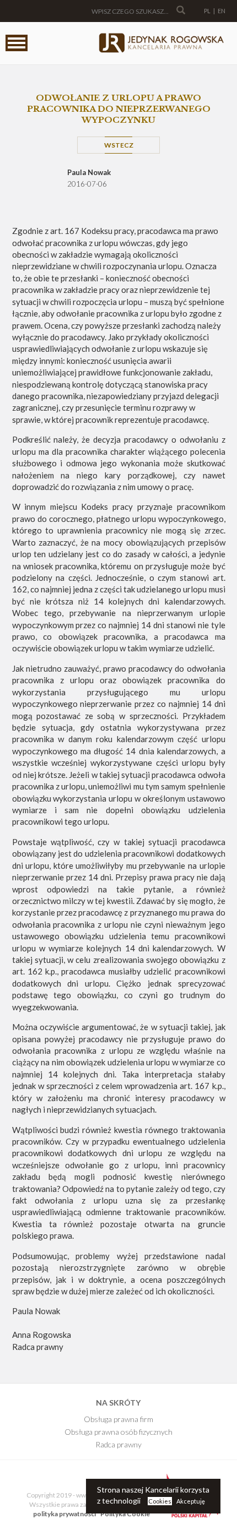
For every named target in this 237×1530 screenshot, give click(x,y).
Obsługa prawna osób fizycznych (118, 1431)
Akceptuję (190, 1501)
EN (221, 10)
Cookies (159, 1501)
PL (207, 10)
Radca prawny (118, 1444)
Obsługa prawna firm (118, 1419)
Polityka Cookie (125, 1514)
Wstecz (118, 145)
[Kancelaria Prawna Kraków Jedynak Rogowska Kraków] (160, 43)
